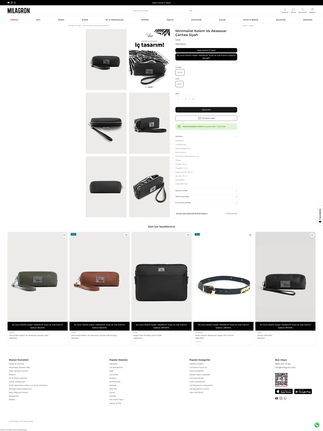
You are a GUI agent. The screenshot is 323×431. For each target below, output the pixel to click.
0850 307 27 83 (282, 361)
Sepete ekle (206, 110)
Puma (112, 389)
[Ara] (191, 10)
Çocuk (222, 20)
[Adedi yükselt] (193, 99)
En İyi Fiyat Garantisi (183, 203)
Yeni (38, 20)
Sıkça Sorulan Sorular (18, 368)
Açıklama (179, 136)
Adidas (112, 393)
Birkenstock (114, 379)
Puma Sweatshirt (197, 379)
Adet (177, 94)
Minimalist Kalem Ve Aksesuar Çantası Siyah (96, 25)
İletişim (12, 372)
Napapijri (113, 361)
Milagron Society (16, 361)
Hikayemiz (13, 393)
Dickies (112, 375)
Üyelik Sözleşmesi (17, 379)
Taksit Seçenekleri (182, 196)
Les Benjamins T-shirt (199, 386)
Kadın (61, 20)
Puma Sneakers (197, 368)
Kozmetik (196, 20)
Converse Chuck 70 (198, 364)
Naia (111, 368)
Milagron (17, 418)
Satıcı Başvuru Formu (18, 389)
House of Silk (115, 400)
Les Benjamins (116, 364)
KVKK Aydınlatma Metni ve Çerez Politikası (28, 382)
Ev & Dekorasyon (115, 20)
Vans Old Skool (196, 389)
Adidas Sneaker (197, 361)
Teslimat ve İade (181, 190)
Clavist (177, 40)
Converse (113, 372)
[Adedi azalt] (178, 99)
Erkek (85, 20)
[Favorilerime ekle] (64, 235)
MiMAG (12, 397)
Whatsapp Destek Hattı (19, 364)
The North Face (116, 397)
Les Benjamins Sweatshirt (201, 382)
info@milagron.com (285, 364)
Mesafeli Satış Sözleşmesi (20, 386)
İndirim (14, 20)
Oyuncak (281, 20)
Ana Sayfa (71, 25)
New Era (113, 386)
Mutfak (145, 20)
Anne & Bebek (250, 20)
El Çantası (78, 25)
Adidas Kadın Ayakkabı (200, 372)
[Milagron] (19, 10)
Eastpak (113, 382)
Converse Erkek (197, 375)
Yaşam (170, 20)
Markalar (308, 20)
